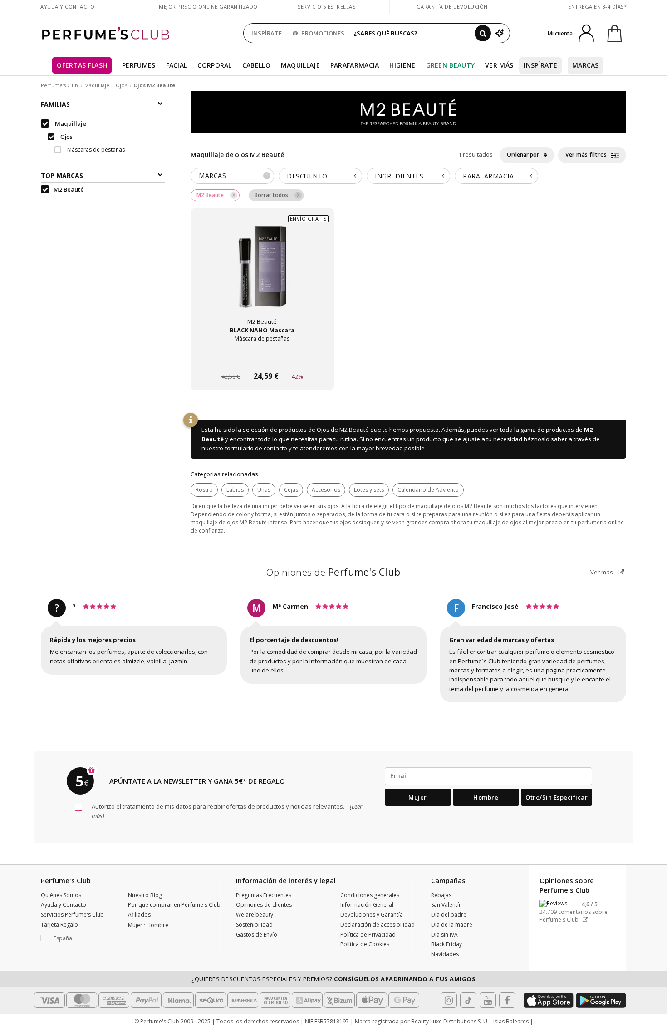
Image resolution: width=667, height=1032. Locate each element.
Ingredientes (399, 176)
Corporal (214, 65)
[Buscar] (483, 33)
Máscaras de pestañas (95, 150)
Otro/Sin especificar (556, 797)
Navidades (445, 954)
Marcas (585, 65)
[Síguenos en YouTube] (488, 1000)
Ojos (121, 85)
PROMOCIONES (322, 33)
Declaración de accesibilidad (377, 924)
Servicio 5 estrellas (326, 6)
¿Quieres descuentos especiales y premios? (333, 979)
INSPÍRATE (266, 33)
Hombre (485, 797)
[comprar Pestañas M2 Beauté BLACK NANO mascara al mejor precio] (262, 275)
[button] (77, 938)
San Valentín (446, 905)
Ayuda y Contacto (67, 6)
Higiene (402, 65)
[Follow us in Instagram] (449, 1000)
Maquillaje (300, 65)
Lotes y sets (369, 490)
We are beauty (254, 914)
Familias (55, 104)
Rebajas (441, 895)
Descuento (307, 176)
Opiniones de (333, 572)
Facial (176, 65)
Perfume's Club (59, 85)
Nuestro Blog (145, 895)
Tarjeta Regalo (59, 924)
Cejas (291, 490)
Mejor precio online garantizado (208, 6)
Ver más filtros (586, 154)
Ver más (602, 572)
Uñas (263, 490)
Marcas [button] (233, 175)
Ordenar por (523, 154)
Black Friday (446, 944)
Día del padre (448, 914)
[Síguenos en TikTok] (468, 1000)
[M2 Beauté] (408, 112)
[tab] (232, 176)
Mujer (417, 797)
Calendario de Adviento (428, 490)
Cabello (256, 65)
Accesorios (326, 490)
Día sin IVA (444, 934)
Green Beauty (450, 65)
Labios (235, 490)
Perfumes (138, 65)
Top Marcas (62, 175)
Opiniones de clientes (264, 905)
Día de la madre (451, 924)
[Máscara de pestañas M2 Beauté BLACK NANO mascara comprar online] (262, 359)
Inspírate (540, 65)
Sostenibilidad (254, 924)
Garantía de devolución (452, 6)
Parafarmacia (354, 65)
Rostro (204, 490)
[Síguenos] (507, 1000)
